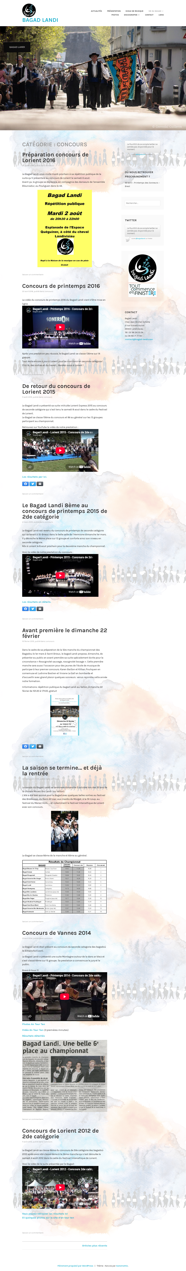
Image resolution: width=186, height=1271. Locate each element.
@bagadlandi (140, 238)
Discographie (130, 15)
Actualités (96, 11)
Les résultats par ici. (34, 476)
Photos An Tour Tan (33, 1024)
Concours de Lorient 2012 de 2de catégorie (60, 1133)
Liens (161, 15)
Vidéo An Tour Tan (32, 1030)
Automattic (122, 1265)
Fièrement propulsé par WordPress (75, 1265)
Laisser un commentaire (32, 274)
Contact (149, 15)
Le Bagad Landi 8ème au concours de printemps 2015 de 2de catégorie (64, 511)
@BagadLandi (140, 154)
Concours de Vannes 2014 (56, 932)
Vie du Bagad (155, 11)
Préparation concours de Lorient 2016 (55, 157)
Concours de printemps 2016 (61, 286)
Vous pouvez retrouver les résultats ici (45, 1213)
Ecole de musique (134, 11)
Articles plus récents (94, 1245)
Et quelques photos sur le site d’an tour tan (48, 1217)
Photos (115, 15)
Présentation (114, 11)
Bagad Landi (40, 20)
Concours (50, 165)
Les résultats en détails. (36, 601)
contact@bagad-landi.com (139, 339)
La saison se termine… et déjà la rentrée (62, 770)
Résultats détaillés (33, 1035)
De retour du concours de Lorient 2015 (56, 389)
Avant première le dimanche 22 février (64, 633)
